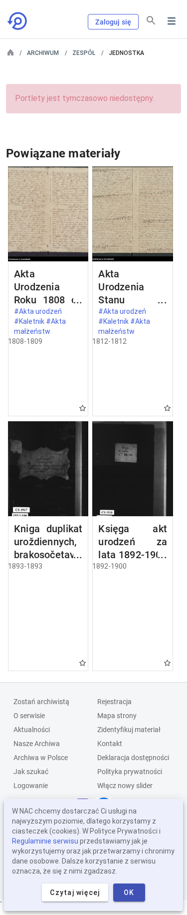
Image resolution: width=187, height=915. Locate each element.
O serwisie (29, 716)
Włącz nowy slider (125, 786)
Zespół (83, 52)
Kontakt (109, 744)
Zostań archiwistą (41, 702)
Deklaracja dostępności (133, 758)
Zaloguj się (113, 22)
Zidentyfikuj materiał (129, 730)
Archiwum (43, 52)
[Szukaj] (151, 20)
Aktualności (31, 730)
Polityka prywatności (129, 772)
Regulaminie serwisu (45, 841)
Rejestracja (114, 702)
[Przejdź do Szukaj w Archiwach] (18, 21)
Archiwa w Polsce (40, 758)
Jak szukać (30, 772)
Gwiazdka (82, 408)
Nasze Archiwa (36, 744)
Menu (171, 21)
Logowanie (30, 786)
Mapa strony (117, 716)
